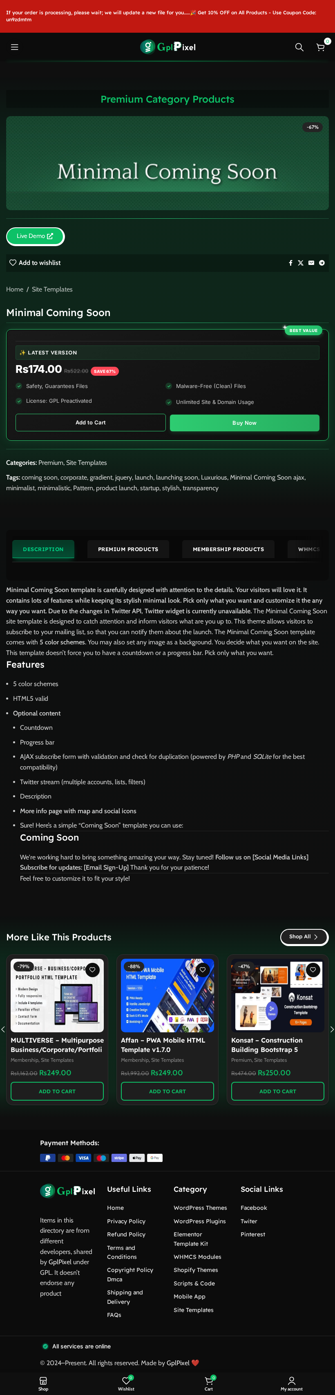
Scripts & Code (194, 1283)
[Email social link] (311, 263)
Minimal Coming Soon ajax (267, 477)
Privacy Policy (126, 1221)
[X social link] (300, 263)
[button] (57, 1091)
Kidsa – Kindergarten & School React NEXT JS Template (269, 1049)
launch (144, 477)
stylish (171, 488)
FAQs (114, 1315)
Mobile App (189, 1296)
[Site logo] (167, 46)
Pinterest (253, 1234)
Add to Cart (91, 422)
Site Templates (52, 289)
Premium (50, 462)
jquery (123, 477)
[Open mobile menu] (14, 47)
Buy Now (244, 422)
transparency (201, 488)
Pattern (83, 488)
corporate (73, 477)
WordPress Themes (200, 1207)
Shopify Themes (196, 1270)
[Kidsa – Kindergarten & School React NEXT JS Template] (277, 995)
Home (14, 289)
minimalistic (54, 488)
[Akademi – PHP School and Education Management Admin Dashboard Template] (57, 995)
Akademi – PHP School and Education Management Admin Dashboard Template (55, 1049)
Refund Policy (126, 1234)
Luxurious (214, 477)
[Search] (299, 47)
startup (149, 488)
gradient (101, 477)
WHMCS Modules (197, 1256)
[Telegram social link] (322, 263)
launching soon (177, 477)
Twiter (249, 1221)
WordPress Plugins (200, 1221)
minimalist (20, 488)
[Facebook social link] (290, 263)
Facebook (254, 1207)
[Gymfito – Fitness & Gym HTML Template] (167, 995)
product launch (116, 488)
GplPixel (60, 1262)
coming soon (40, 477)
